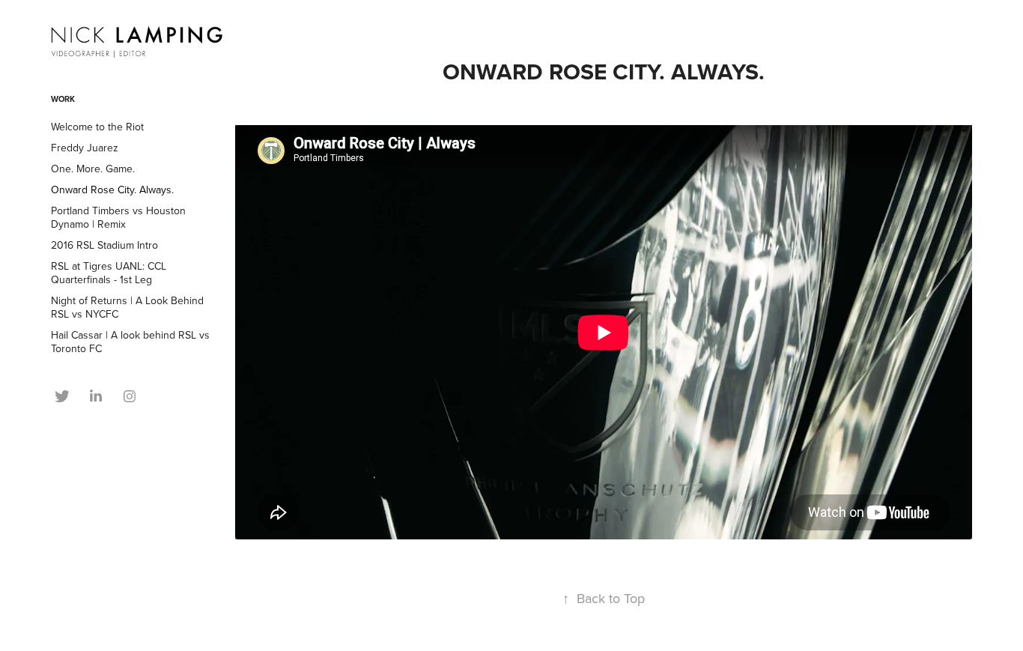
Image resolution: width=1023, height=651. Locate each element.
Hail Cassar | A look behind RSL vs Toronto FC (130, 341)
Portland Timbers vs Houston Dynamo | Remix (118, 217)
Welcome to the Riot (97, 126)
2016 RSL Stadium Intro (104, 244)
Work (63, 99)
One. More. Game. (93, 168)
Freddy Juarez (84, 147)
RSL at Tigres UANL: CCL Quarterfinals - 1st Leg (108, 272)
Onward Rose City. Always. (112, 189)
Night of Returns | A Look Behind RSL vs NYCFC (127, 307)
